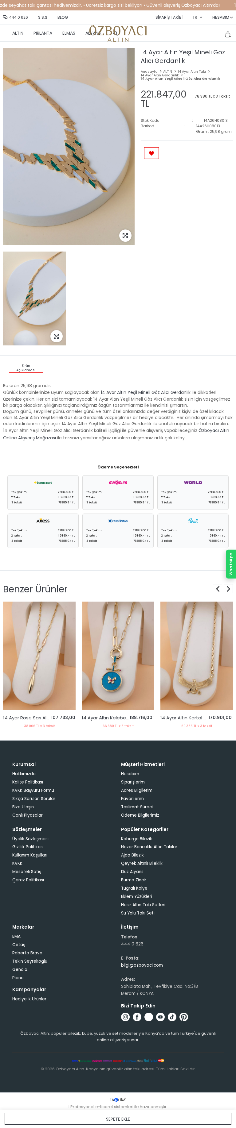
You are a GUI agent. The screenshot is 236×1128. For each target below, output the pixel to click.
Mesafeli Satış (26, 872)
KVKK (17, 863)
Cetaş (18, 945)
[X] (148, 1017)
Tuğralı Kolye (134, 888)
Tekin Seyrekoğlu (29, 961)
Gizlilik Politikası (28, 847)
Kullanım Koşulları (29, 855)
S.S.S (42, 17)
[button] (228, 588)
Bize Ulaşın (23, 807)
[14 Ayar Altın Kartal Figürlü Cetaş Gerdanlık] (118, 656)
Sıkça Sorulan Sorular (33, 799)
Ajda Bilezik (132, 855)
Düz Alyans (132, 872)
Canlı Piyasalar (27, 815)
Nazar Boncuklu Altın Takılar (149, 847)
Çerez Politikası (28, 880)
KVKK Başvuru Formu (33, 790)
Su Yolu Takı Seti (138, 913)
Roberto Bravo (27, 953)
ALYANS (93, 33)
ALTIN (17, 33)
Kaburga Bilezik (136, 839)
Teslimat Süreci (137, 807)
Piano (18, 978)
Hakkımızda (24, 774)
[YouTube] (160, 1017)
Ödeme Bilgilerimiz (140, 815)
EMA (16, 936)
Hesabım (130, 774)
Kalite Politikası (27, 782)
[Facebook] (137, 1017)
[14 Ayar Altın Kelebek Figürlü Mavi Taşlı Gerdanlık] (39, 656)
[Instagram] (125, 1017)
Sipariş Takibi (169, 17)
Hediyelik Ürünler (29, 999)
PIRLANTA (42, 33)
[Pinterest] (183, 1017)
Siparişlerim (133, 782)
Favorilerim (132, 799)
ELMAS (68, 33)
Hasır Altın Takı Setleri (143, 905)
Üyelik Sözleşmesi (30, 839)
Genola (19, 969)
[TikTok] (172, 1017)
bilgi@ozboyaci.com (142, 965)
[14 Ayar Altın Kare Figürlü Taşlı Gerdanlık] (196, 656)
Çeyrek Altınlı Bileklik (142, 863)
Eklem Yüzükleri (136, 896)
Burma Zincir (133, 880)
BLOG (62, 17)
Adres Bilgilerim (136, 790)
